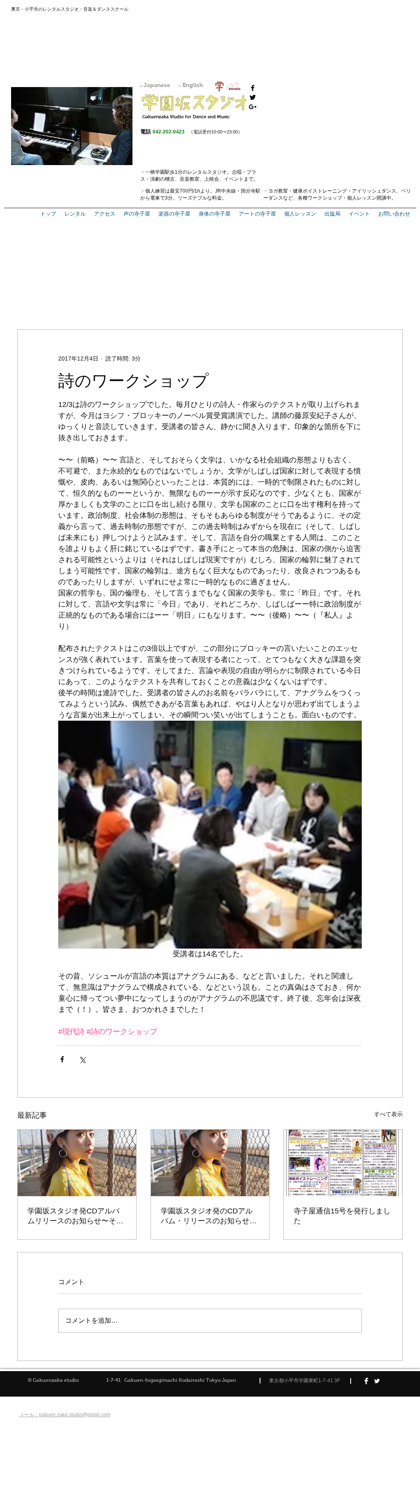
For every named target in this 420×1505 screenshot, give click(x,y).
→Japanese (154, 85)
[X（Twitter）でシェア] (82, 1059)
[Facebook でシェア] (62, 1059)
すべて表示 (388, 1114)
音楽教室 (189, 179)
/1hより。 (204, 191)
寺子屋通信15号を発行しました (342, 1216)
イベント (234, 179)
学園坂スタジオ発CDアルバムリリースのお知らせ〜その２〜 (75, 1216)
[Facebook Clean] (366, 1381)
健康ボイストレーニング (320, 191)
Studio (177, 116)
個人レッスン (362, 198)
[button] (332, 214)
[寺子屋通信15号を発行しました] (343, 1163)
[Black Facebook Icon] (253, 88)
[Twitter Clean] (377, 1381)
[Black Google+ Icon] (253, 107)
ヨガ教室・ (280, 191)
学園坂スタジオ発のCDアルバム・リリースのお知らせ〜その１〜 (209, 1216)
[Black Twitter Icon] (253, 97)
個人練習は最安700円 (169, 191)
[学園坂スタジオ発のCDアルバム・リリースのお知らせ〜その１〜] (210, 1163)
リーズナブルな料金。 (202, 198)
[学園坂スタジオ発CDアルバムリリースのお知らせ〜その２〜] (77, 1163)
